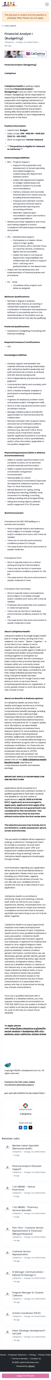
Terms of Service (20, 1358)
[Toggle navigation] (47, 4)
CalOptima (9, 42)
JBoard (31, 1366)
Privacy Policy (44, 1354)
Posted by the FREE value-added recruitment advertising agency (20, 1083)
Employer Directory (17, 1354)
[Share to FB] (20, 1127)
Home (3, 1354)
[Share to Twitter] (30, 1127)
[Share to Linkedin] (25, 1127)
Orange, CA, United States (27, 42)
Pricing (32, 1354)
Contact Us (35, 1358)
